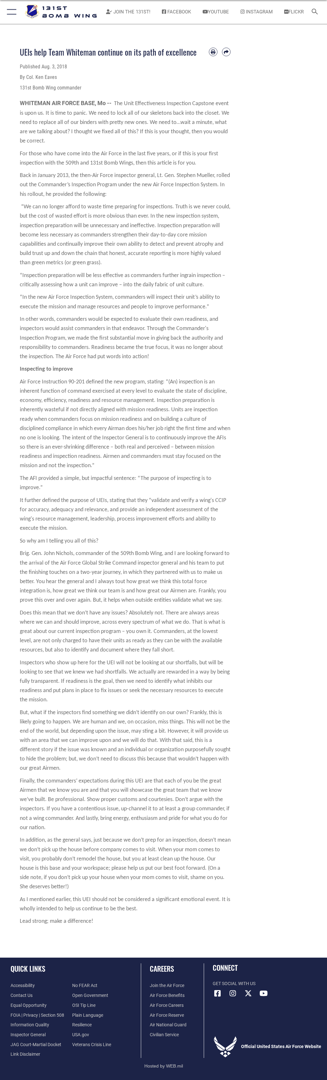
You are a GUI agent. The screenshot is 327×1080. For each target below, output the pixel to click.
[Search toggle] (316, 12)
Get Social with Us (234, 983)
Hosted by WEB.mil (163, 1065)
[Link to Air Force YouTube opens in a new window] (263, 993)
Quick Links (28, 968)
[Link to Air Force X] (248, 993)
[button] (10, 12)
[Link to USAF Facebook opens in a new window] (217, 993)
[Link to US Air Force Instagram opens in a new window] (233, 993)
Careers (162, 968)
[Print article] (213, 52)
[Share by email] (226, 52)
